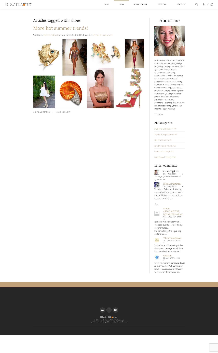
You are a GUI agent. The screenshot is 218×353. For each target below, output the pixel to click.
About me (161, 4)
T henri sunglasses (172, 238)
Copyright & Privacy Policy (108, 322)
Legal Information (95, 322)
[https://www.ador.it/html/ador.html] (156, 213)
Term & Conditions (122, 322)
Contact (180, 4)
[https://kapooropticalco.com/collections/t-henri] (156, 240)
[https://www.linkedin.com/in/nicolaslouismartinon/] (156, 184)
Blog (121, 4)
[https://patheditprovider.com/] (156, 257)
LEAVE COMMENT (63, 112)
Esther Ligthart (51, 35)
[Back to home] (18, 4)
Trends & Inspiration (102, 35)
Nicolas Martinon (172, 183)
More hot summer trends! (60, 28)
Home (106, 4)
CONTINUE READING (42, 112)
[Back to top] (109, 331)
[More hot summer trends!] (88, 73)
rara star (167, 255)
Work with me (140, 4)
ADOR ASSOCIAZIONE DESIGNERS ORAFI (173, 211)
